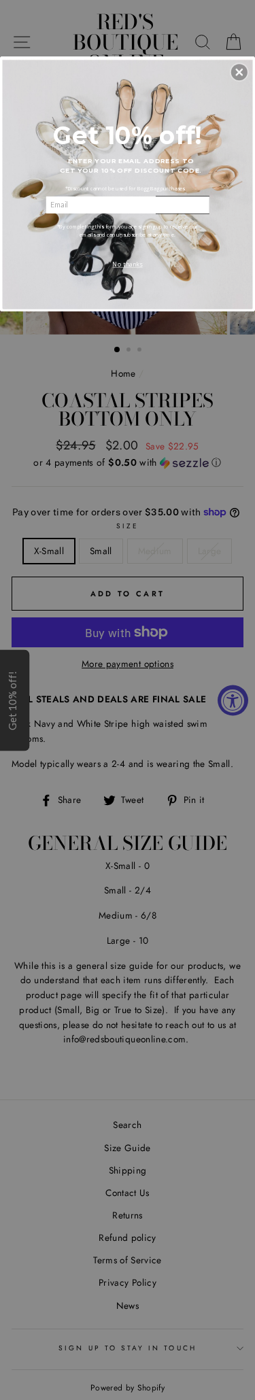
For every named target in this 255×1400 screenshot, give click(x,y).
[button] (239, 72)
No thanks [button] (127, 264)
